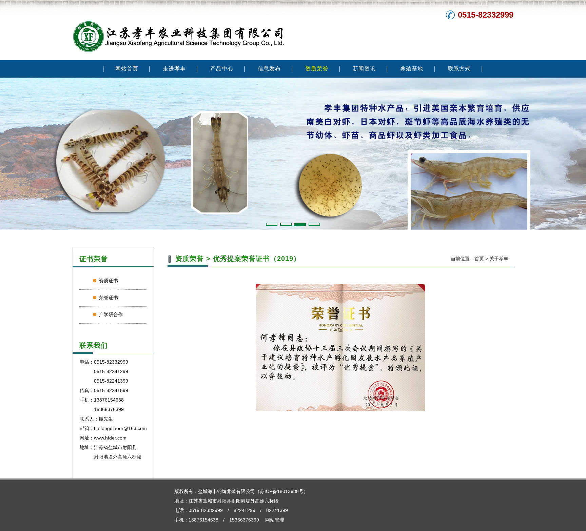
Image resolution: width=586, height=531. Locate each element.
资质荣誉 (316, 69)
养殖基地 (411, 69)
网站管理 (274, 520)
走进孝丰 (174, 69)
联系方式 (459, 69)
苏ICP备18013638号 (282, 491)
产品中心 (221, 69)
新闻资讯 (364, 69)
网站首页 (126, 69)
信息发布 (269, 69)
